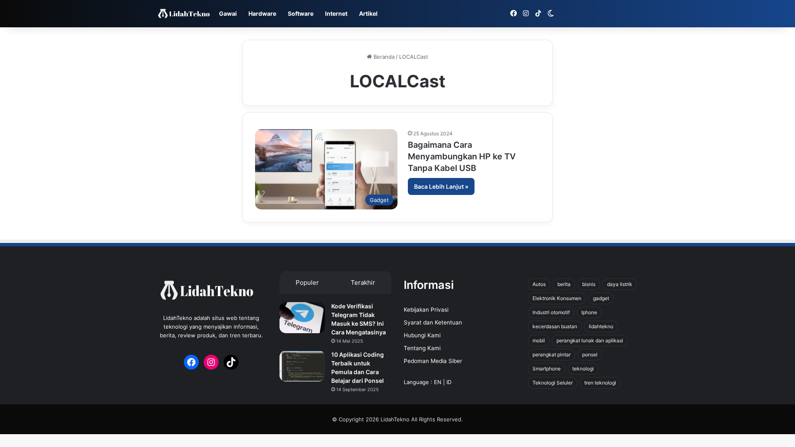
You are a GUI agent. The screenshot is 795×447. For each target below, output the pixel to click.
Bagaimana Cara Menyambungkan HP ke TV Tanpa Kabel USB (462, 156)
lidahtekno (601, 326)
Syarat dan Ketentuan (433, 322)
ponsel (589, 354)
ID (448, 382)
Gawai (228, 13)
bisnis (588, 284)
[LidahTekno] (184, 14)
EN (437, 382)
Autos (539, 284)
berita (564, 284)
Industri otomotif (551, 312)
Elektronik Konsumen (556, 298)
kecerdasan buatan (554, 326)
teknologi (583, 368)
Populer (307, 282)
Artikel (368, 13)
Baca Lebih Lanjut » (441, 186)
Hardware (262, 13)
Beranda (383, 56)
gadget (601, 298)
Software (300, 13)
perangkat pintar (551, 354)
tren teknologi (600, 383)
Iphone (589, 312)
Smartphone (546, 368)
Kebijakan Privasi (426, 309)
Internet (336, 13)
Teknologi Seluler (552, 383)
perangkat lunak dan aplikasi (589, 340)
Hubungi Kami (422, 335)
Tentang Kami (422, 348)
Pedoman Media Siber (433, 361)
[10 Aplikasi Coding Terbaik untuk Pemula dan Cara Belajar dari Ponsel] (302, 366)
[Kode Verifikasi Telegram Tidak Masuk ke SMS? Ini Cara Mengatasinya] (302, 317)
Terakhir (363, 282)
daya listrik (619, 284)
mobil (538, 340)
